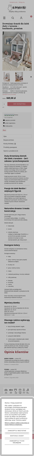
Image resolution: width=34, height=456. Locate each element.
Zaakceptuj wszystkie (17, 430)
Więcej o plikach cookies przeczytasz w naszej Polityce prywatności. (17, 423)
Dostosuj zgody (17, 436)
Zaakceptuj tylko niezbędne (17, 441)
